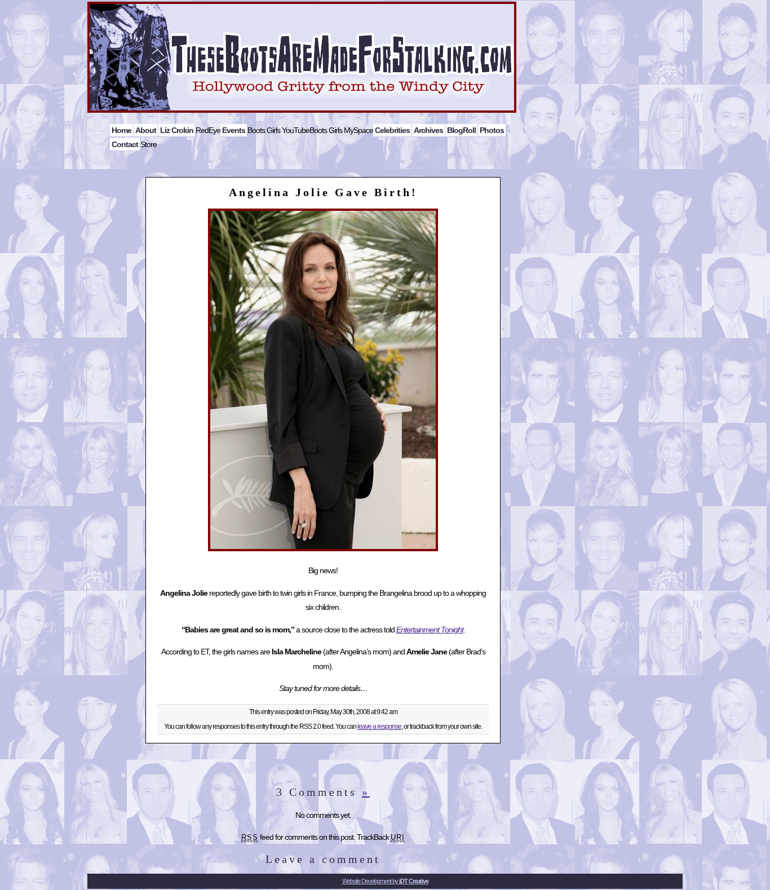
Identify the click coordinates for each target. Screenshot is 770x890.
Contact (125, 144)
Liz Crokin (176, 130)
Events (233, 130)
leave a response (379, 726)
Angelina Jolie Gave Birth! (323, 192)
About (145, 130)
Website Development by (385, 881)
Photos (492, 130)
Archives (428, 130)
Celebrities (392, 130)
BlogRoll (461, 130)
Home (121, 130)
